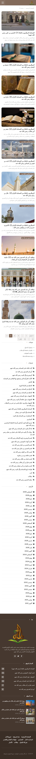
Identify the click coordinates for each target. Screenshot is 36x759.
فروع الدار (8, 737)
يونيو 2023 (29, 572)
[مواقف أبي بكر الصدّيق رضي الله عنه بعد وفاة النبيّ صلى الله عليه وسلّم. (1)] (18, 309)
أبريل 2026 (28, 502)
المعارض (29, 419)
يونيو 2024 (28, 561)
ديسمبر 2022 (28, 582)
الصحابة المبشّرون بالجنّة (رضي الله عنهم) (27, 13)
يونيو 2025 (29, 530)
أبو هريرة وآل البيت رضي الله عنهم (22, 375)
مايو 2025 (29, 534)
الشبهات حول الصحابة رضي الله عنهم (21, 396)
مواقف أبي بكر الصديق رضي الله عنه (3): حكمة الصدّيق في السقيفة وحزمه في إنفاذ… (19, 258)
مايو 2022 (29, 596)
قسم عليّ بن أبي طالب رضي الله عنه (21, 462)
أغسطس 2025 (27, 523)
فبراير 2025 (28, 544)
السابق (31, 336)
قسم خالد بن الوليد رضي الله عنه (22, 452)
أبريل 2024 (28, 565)
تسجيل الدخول (28, 347)
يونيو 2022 (29, 593)
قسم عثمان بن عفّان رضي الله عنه (22, 459)
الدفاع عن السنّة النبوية (25, 386)
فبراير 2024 (28, 568)
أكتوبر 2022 (28, 586)
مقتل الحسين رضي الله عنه (24, 480)
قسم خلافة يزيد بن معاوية (24, 455)
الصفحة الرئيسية (26, 737)
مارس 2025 (28, 541)
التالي (20, 339)
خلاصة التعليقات (28, 353)
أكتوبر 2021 (28, 603)
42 (25, 339)
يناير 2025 (29, 548)
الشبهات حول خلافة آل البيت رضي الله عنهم (19, 400)
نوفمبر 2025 (28, 513)
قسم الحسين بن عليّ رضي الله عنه (22, 448)
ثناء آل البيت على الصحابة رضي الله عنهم (20, 429)
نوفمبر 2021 (28, 600)
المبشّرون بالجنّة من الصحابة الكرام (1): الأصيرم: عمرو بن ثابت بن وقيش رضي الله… (19, 226)
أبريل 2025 (28, 537)
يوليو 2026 (29, 495)
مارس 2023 (28, 579)
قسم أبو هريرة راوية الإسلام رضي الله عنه (20, 438)
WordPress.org (27, 356)
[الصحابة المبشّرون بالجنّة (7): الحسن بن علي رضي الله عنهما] (18, 20)
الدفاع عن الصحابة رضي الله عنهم (22, 389)
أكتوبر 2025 (28, 516)
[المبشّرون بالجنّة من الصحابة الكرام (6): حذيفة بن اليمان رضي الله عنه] (18, 52)
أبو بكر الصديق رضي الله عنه (28, 238)
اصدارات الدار (29, 740)
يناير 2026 (29, 506)
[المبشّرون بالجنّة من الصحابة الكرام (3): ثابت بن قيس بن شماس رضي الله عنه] (18, 149)
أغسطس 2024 (27, 555)
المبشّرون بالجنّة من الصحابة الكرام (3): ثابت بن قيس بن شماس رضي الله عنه (19, 162)
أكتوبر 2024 (28, 551)
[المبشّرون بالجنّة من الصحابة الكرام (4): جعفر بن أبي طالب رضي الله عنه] (18, 117)
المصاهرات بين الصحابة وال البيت (22, 416)
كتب (31, 473)
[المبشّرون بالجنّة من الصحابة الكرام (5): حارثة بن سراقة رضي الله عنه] (18, 85)
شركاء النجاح (23, 742)
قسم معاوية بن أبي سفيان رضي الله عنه (20, 466)
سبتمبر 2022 (28, 589)
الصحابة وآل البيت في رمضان (23, 412)
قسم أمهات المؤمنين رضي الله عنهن (21, 442)
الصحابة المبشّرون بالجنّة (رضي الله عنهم (20, 409)
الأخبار (30, 382)
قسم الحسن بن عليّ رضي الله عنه (22, 445)
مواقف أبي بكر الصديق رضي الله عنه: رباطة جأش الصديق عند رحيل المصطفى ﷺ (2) (19, 290)
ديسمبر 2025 (28, 509)
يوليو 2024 (28, 558)
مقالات (30, 476)
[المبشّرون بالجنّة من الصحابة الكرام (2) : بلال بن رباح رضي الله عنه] (18, 181)
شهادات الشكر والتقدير (9, 740)
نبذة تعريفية (16, 737)
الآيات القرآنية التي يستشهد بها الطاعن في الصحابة (17, 379)
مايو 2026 (29, 499)
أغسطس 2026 (27, 492)
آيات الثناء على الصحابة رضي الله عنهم (21, 368)
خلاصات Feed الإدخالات (26, 350)
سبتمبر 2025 (28, 520)
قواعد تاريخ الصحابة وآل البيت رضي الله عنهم (19, 469)
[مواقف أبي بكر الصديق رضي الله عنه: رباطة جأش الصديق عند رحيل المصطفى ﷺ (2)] (18, 277)
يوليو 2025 (29, 527)
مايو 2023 (29, 576)
